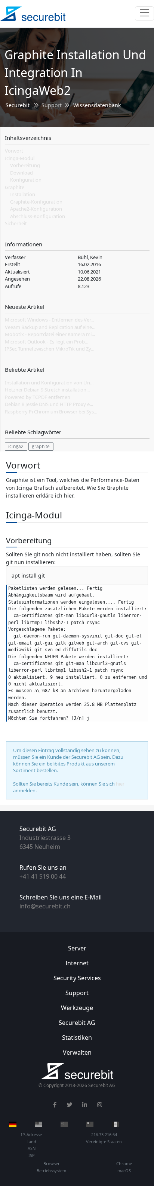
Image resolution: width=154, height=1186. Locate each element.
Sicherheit (16, 223)
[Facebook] (54, 1104)
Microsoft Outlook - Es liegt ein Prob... (46, 341)
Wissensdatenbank (97, 105)
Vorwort (14, 150)
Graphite (14, 187)
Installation (22, 194)
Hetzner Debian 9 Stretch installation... (47, 389)
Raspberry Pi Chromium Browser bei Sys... (51, 411)
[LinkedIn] (84, 1104)
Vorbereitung (25, 165)
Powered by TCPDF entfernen (37, 397)
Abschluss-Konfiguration (37, 216)
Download (21, 172)
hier (120, 783)
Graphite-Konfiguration (36, 201)
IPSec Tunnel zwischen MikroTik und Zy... (49, 348)
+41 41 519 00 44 (42, 876)
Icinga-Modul (19, 158)
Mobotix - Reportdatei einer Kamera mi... (50, 334)
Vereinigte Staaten (104, 1141)
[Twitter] (69, 1104)
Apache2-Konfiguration (36, 208)
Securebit (18, 105)
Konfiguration (25, 179)
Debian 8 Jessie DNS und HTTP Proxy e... (49, 404)
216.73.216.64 (104, 1134)
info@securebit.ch (45, 906)
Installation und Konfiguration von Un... (49, 382)
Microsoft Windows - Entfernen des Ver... (49, 319)
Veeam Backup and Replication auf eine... (50, 327)
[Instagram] (99, 1104)
